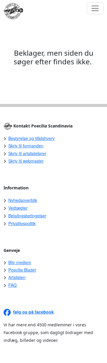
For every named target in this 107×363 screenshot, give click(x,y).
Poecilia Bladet (22, 270)
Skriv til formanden (25, 146)
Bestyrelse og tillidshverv (31, 138)
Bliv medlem (19, 262)
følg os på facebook (33, 312)
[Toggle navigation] (95, 8)
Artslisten (17, 277)
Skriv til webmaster (26, 161)
